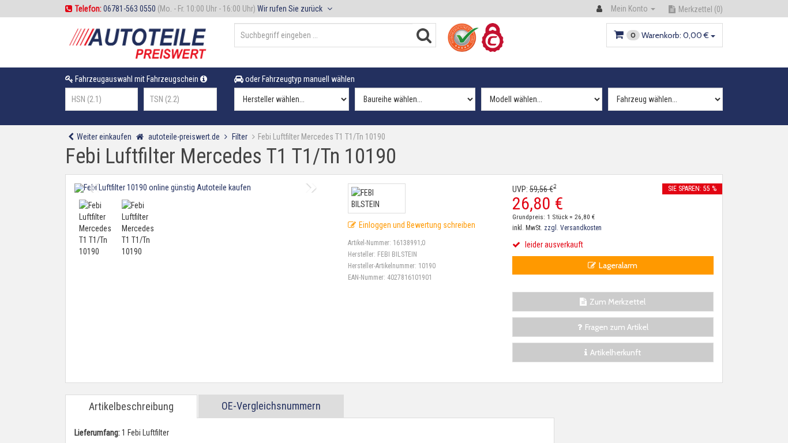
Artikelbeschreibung (131, 406)
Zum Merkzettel (618, 301)
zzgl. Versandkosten (573, 228)
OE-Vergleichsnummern (271, 406)
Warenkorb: (670, 35)
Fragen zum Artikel (616, 327)
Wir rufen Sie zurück (290, 8)
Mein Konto (629, 8)
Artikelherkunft (615, 352)
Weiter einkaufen (104, 136)
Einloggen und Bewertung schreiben (417, 225)
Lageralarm (618, 265)
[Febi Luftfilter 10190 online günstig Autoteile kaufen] (202, 188)
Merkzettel (700, 9)
